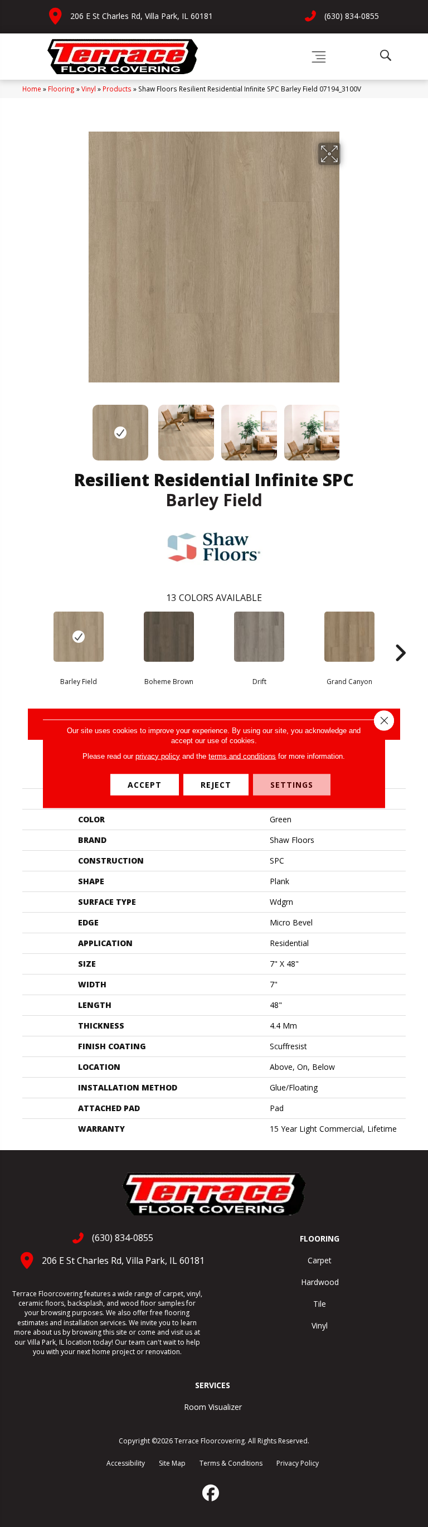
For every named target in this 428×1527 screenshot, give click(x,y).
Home (31, 88)
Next (347, 427)
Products (117, 88)
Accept (145, 784)
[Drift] (259, 637)
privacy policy (157, 756)
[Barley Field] (78, 637)
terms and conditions (242, 756)
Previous (80, 427)
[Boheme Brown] (169, 637)
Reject (216, 784)
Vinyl (88, 88)
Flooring (61, 88)
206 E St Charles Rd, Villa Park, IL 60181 (141, 16)
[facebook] (211, 1493)
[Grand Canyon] (349, 637)
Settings (291, 784)
